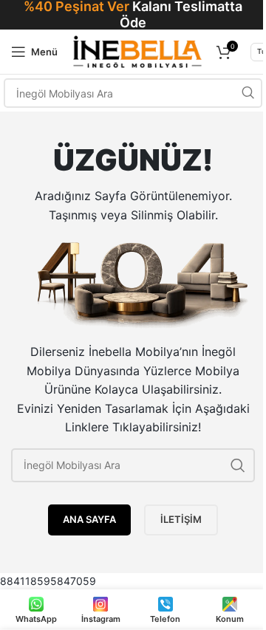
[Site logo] (137, 50)
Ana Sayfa (89, 519)
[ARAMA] (247, 93)
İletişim (181, 519)
